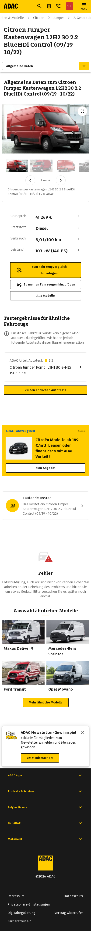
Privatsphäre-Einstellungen (28, 904)
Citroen (38, 18)
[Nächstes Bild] (61, 180)
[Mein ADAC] (49, 6)
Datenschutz (74, 896)
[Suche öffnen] (39, 6)
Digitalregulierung (21, 913)
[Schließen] (82, 733)
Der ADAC (14, 823)
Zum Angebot (45, 468)
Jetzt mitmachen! (40, 758)
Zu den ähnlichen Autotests (45, 390)
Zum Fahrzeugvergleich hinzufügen (49, 270)
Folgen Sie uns (17, 807)
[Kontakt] (58, 6)
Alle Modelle (45, 296)
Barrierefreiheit (19, 921)
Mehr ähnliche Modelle (46, 702)
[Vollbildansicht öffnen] (82, 111)
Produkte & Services (21, 791)
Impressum (15, 896)
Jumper (59, 18)
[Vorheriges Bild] (30, 180)
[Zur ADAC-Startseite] (11, 6)
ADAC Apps (15, 775)
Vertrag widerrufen (69, 913)
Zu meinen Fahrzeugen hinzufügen (49, 284)
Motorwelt (15, 839)
